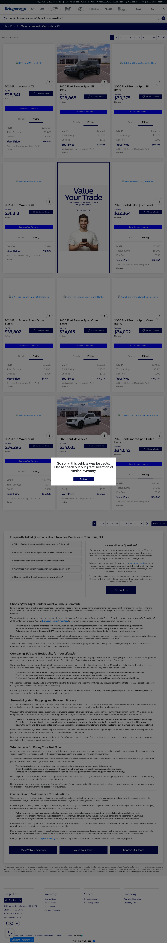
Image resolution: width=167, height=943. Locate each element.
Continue (83, 479)
